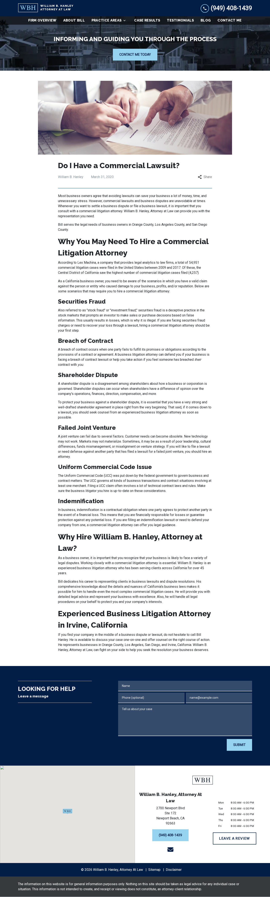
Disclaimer (174, 870)
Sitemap (154, 870)
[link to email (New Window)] (170, 849)
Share (208, 177)
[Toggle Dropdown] (125, 20)
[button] (67, 811)
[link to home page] (45, 8)
